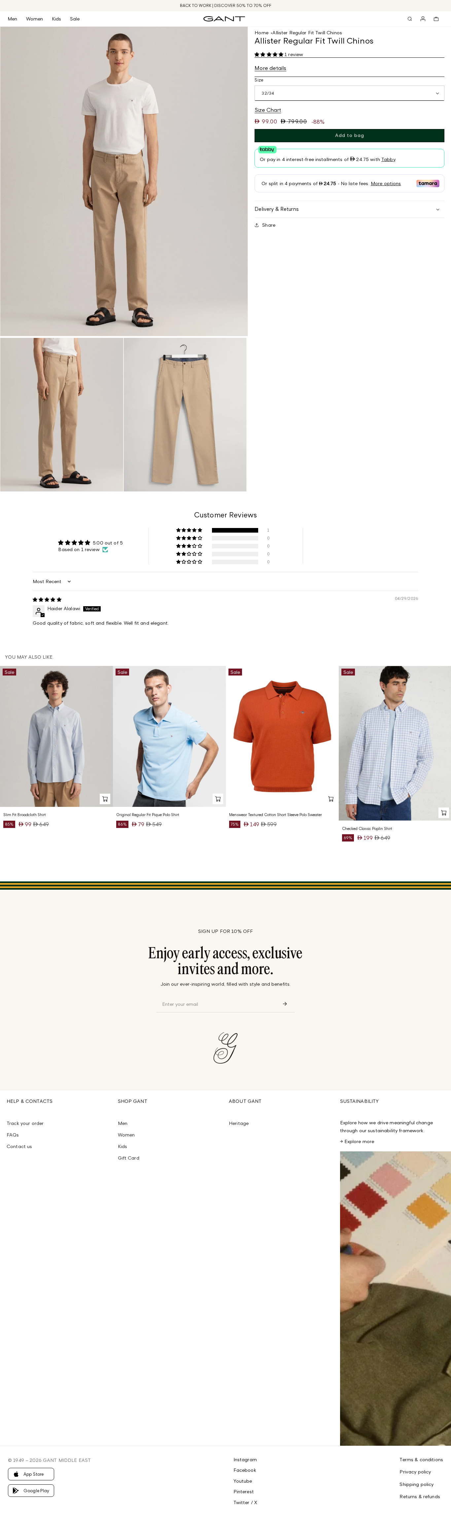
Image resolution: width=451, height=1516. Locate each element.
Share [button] (268, 225)
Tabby (388, 159)
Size (259, 79)
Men (122, 1123)
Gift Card (128, 1158)
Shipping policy (416, 1484)
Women (126, 1134)
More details (270, 68)
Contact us (19, 1146)
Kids (122, 1146)
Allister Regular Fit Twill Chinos (307, 32)
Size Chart (268, 110)
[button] (17, 18)
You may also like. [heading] (29, 657)
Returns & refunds (419, 1496)
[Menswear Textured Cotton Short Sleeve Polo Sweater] (282, 736)
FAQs (13, 1134)
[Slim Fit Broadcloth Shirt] (56, 736)
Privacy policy (415, 1471)
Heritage (239, 1123)
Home (261, 32)
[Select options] (105, 799)
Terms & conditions (421, 1459)
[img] (47, 599)
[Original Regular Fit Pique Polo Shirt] (169, 736)
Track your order (25, 1123)
